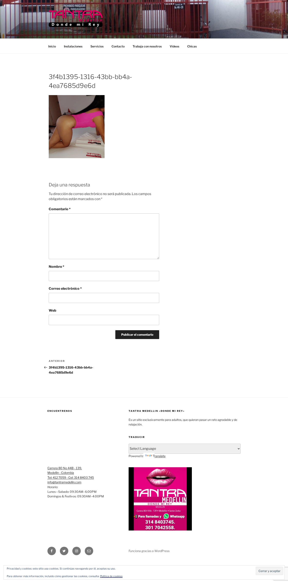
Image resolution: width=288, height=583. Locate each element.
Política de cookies (111, 576)
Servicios (97, 46)
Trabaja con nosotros (147, 46)
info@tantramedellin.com (64, 482)
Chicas (192, 46)
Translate (159, 456)
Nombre (56, 267)
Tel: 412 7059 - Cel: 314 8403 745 (70, 477)
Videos (174, 46)
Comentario (60, 209)
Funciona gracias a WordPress (149, 551)
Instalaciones (73, 46)
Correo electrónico (65, 289)
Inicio (52, 46)
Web (52, 310)
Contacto (118, 46)
